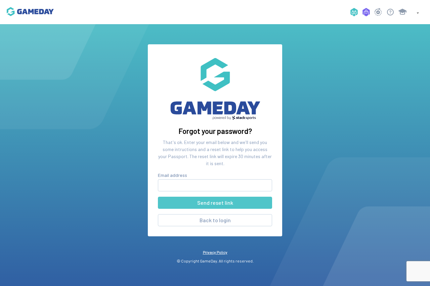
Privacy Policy (215, 252)
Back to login (215, 220)
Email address (172, 175)
